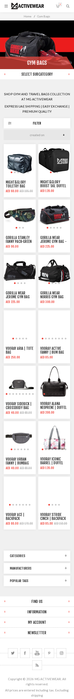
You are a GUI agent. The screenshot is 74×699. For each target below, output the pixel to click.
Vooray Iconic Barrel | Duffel (51, 461)
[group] (20, 160)
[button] (11, 172)
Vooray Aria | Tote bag (20, 350)
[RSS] (37, 665)
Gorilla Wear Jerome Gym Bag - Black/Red (53, 242)
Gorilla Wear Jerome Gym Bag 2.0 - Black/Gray (18, 297)
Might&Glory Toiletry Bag (16, 184)
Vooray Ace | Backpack (15, 517)
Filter (37, 123)
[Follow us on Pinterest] (49, 653)
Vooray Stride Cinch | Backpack (53, 517)
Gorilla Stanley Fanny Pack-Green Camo (19, 242)
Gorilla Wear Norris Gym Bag (52, 295)
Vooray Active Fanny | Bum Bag (52, 350)
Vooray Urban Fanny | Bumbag (17, 461)
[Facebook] (25, 653)
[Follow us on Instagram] (61, 653)
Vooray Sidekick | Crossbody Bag (18, 406)
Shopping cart (60, 4)
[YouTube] (37, 653)
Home (28, 16)
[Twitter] (13, 653)
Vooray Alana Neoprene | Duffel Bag (53, 408)
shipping (37, 695)
